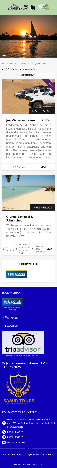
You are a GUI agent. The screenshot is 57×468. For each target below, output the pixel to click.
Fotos (42, 465)
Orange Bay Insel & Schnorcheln (19, 218)
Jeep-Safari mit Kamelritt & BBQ (28, 120)
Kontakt (26, 465)
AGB (35, 465)
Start (4, 63)
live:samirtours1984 (16, 442)
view (43, 167)
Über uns (16, 465)
